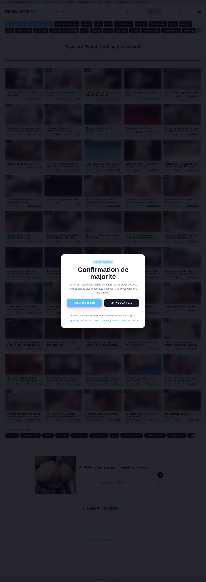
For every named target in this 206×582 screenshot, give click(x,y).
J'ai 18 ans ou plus (84, 302)
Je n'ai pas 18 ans (121, 303)
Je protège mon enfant (80, 320)
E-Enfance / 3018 (129, 320)
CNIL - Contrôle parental (106, 320)
